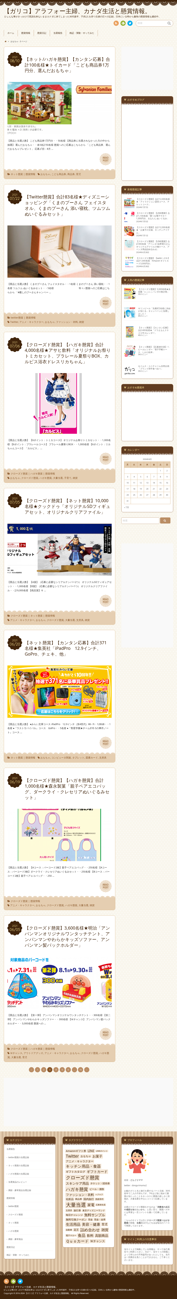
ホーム (10, 33)
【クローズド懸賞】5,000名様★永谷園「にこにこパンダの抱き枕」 (154, 290)
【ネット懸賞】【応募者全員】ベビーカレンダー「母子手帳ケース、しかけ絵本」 (153, 349)
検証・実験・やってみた (81, 33)
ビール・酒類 (97, 1189)
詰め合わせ (90, 1229)
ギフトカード (97, 1171)
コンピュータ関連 (61, 757)
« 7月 (126, 507)
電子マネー (71, 1235)
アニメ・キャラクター (31, 322)
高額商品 (101, 1235)
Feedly (123, 23)
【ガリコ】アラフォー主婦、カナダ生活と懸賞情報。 (31, 1286)
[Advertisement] (148, 68)
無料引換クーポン (76, 1219)
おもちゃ (45, 174)
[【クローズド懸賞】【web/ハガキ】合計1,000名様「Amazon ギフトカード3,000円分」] (129, 265)
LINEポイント (102, 1151)
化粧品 (70, 1199)
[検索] (165, 520)
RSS (116, 23)
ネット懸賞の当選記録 (18, 1165)
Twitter (14, 322)
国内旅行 (88, 1199)
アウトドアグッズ (33, 1053)
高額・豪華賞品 (15, 1239)
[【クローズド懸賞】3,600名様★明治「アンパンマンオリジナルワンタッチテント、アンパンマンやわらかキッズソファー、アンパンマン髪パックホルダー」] (59, 1006)
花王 (76, 1230)
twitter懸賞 (17, 317)
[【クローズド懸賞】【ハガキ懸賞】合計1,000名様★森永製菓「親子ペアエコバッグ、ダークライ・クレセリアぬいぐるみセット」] (59, 859)
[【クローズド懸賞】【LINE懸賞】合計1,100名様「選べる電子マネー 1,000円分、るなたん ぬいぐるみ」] (129, 220)
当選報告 (57, 33)
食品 (81, 1235)
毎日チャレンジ (74, 1215)
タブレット (78, 757)
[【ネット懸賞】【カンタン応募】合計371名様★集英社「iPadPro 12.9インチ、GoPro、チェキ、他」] (59, 715)
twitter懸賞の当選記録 (18, 1157)
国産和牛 (99, 1199)
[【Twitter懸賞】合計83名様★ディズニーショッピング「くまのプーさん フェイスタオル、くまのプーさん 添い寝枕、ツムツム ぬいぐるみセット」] (59, 275)
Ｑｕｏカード (77, 1241)
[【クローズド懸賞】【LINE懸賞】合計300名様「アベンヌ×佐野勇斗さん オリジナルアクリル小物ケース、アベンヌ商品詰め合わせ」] (129, 248)
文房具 (79, 620)
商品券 (71, 174)
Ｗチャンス (16, 1053)
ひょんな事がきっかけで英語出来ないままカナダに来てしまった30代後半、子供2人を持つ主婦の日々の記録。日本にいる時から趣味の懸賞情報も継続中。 (70, 1289)
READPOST (106, 159)
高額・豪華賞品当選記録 (19, 1190)
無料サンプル (94, 1215)
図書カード (92, 757)
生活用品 (73, 1224)
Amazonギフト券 (76, 1151)
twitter (130, 23)
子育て (67, 478)
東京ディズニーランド (93, 1210)
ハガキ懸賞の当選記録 (18, 1173)
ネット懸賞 (17, 174)
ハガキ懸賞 (36, 473)
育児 (78, 174)
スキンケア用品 (77, 1183)
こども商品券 (59, 174)
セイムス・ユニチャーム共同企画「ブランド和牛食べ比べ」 (153, 367)
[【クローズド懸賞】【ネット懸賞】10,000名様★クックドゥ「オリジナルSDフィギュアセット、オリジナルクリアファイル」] (59, 573)
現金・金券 (99, 1219)
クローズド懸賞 (19, 473)
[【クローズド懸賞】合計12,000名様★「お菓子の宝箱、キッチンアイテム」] (129, 234)
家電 (90, 1204)
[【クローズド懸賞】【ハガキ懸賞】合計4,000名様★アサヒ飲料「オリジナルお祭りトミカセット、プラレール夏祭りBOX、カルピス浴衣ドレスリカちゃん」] (59, 431)
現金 (90, 1219)
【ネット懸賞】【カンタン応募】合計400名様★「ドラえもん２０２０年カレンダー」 (153, 330)
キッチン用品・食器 (83, 1166)
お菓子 (97, 1156)
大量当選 (58, 478)
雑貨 (81, 322)
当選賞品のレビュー (17, 1181)
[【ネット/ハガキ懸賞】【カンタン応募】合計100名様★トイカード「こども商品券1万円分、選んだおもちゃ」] (59, 132)
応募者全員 (100, 1205)
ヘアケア (99, 1194)
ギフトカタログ (75, 1171)
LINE (91, 1151)
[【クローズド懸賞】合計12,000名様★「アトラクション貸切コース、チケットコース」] (129, 206)
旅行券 (77, 1210)
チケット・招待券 (100, 1183)
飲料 (90, 1235)
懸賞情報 (25, 33)
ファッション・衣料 (67, 322)
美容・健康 (91, 1224)
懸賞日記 (41, 33)
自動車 (69, 1229)
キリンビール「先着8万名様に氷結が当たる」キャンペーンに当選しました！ (154, 311)
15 (81, 1069)
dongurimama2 (139, 1185)
